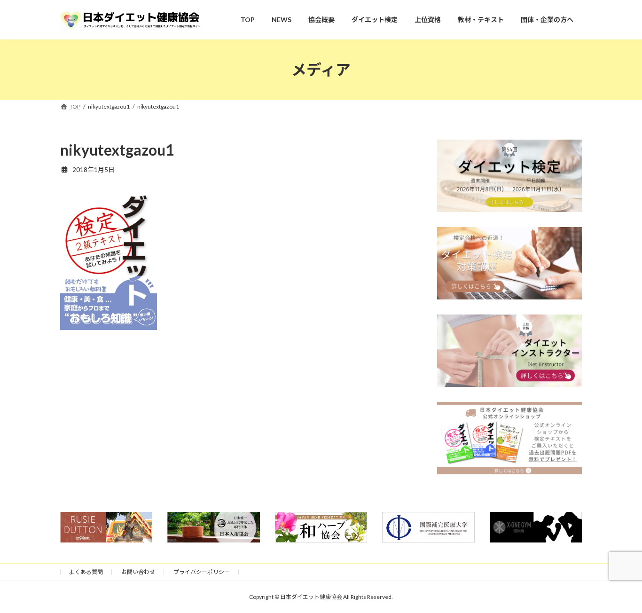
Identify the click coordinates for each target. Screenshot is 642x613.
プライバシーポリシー (201, 571)
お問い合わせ (138, 571)
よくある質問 (86, 571)
